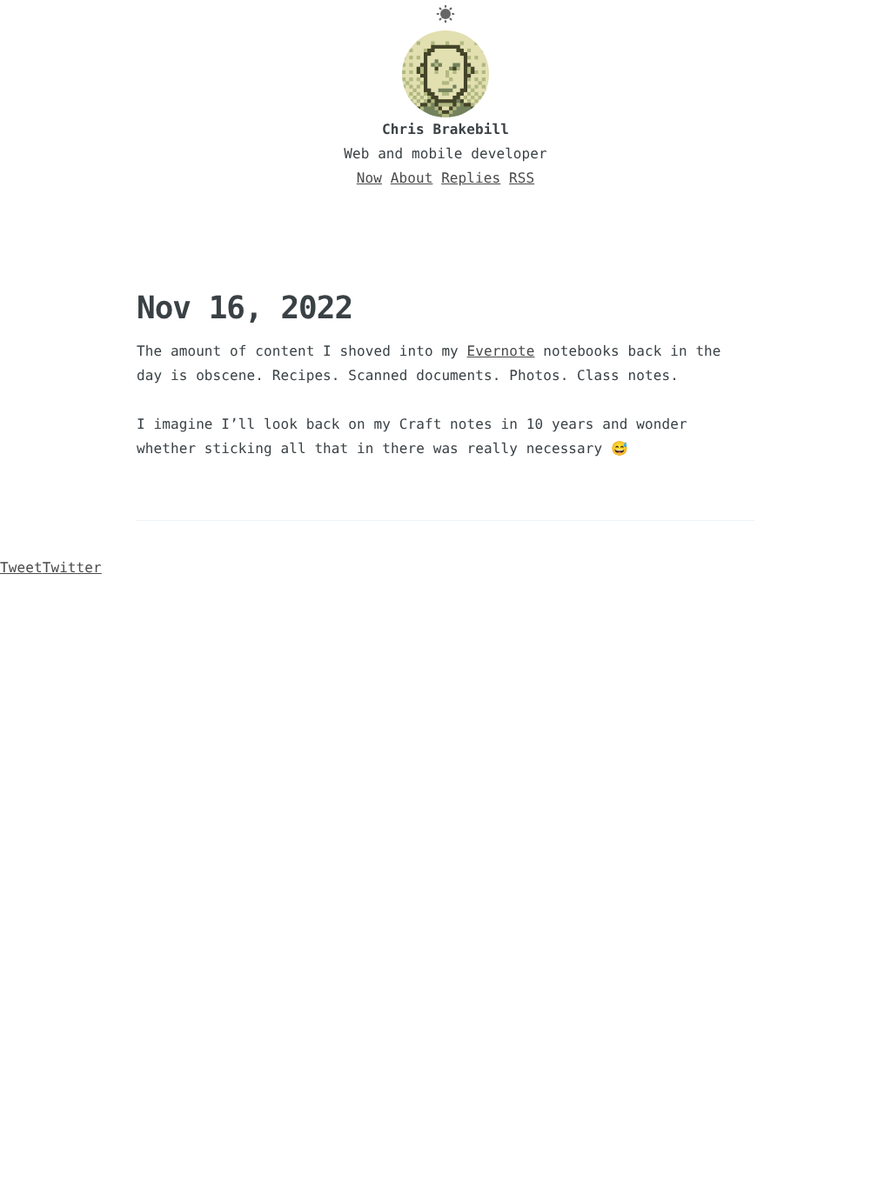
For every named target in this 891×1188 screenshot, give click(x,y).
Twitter (51, 567)
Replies (470, 178)
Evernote (501, 351)
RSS (521, 178)
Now (369, 178)
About (412, 178)
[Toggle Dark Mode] (445, 13)
